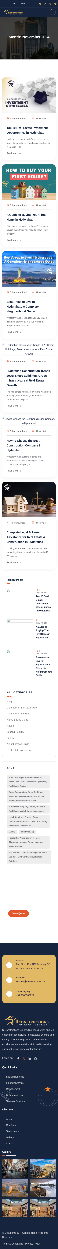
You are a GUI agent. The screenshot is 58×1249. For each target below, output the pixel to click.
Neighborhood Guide (18, 744)
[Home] (13, 12)
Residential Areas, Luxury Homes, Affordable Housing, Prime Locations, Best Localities (26, 842)
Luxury (10, 738)
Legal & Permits (15, 732)
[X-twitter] (45, 4)
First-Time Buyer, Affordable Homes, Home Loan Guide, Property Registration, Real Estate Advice (28, 781)
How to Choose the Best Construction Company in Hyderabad (24, 445)
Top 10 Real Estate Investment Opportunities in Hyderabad (43, 603)
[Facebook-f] (18, 1058)
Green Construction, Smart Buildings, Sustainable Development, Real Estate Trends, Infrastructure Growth (26, 796)
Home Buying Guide (17, 719)
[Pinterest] (55, 4)
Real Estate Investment (19, 750)
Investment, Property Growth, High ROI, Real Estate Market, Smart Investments (27, 809)
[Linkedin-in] (29, 1058)
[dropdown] (53, 12)
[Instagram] (50, 4)
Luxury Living (27, 832)
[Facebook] (40, 4)
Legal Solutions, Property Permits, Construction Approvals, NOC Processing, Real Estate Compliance (28, 821)
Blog (9, 701)
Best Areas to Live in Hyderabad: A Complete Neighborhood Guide (23, 306)
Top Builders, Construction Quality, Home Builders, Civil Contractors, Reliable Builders (28, 856)
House (10, 726)
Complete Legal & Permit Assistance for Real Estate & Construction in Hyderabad (26, 537)
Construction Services (18, 713)
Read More (12, 153)
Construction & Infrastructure (22, 707)
